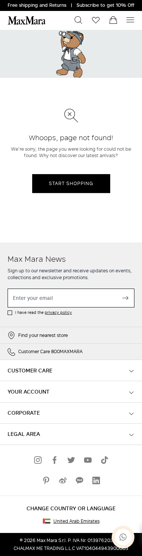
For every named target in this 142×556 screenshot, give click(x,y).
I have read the (43, 312)
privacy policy (58, 312)
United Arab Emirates (76, 521)
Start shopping (71, 183)
